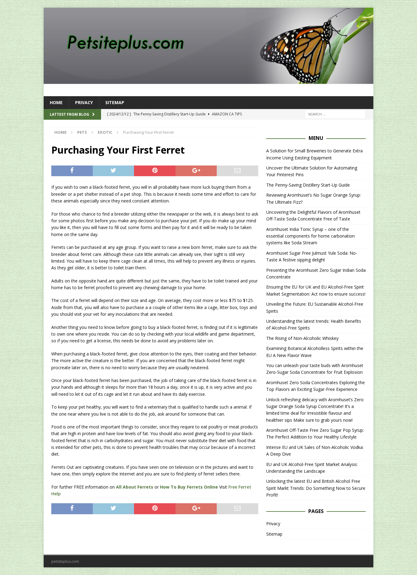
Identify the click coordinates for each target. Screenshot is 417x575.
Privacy (84, 102)
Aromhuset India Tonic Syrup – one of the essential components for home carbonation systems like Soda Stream (310, 236)
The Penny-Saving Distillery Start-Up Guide (308, 185)
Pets (82, 132)
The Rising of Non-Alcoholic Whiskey (302, 338)
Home (56, 102)
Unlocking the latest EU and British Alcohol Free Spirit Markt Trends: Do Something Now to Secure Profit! (315, 488)
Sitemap (114, 102)
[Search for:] (335, 114)
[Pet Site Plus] (208, 80)
